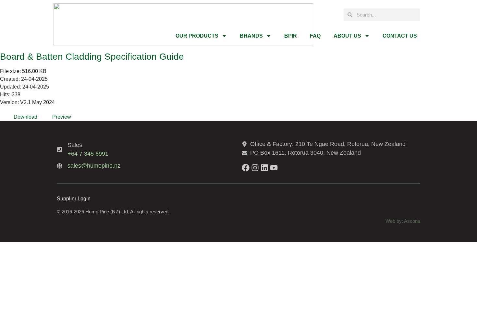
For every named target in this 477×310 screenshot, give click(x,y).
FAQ (315, 36)
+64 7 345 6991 (87, 153)
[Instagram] (255, 168)
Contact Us (400, 36)
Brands (251, 36)
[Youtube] (274, 168)
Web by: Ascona (402, 221)
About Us (347, 36)
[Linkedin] (264, 168)
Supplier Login (74, 198)
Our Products (197, 36)
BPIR (290, 36)
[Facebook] (246, 168)
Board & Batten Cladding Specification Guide (92, 57)
